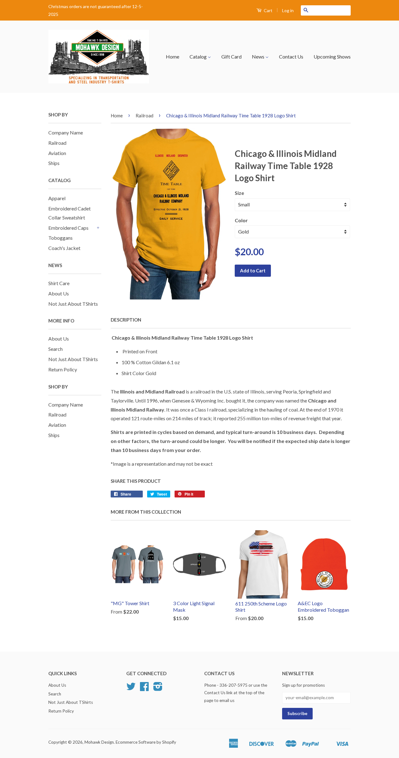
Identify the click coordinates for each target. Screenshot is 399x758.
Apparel (56, 198)
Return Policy (62, 369)
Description (126, 320)
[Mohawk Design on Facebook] (144, 688)
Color (241, 220)
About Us (58, 293)
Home (172, 56)
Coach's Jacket (64, 248)
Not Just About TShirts (73, 304)
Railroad (57, 143)
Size (239, 193)
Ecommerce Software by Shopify (146, 742)
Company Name (65, 132)
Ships (54, 163)
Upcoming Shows (332, 56)
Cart (267, 10)
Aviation (57, 153)
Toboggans (60, 238)
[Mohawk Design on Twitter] (131, 688)
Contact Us (291, 56)
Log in (288, 10)
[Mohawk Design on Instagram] (158, 688)
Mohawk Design (99, 742)
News (258, 56)
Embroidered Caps (68, 228)
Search (55, 349)
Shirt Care (59, 283)
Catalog (199, 56)
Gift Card (231, 56)
